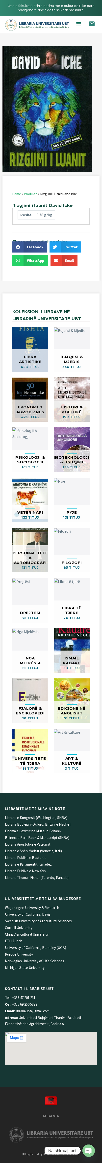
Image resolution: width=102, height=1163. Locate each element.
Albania (51, 1116)
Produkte (30, 194)
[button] (79, 23)
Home (16, 194)
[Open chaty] (88, 1151)
